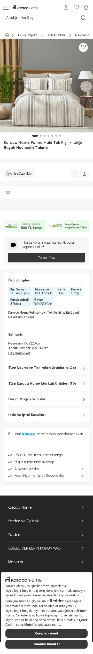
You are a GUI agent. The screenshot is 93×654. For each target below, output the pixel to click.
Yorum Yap (46, 257)
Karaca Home (17, 142)
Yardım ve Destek (23, 521)
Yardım (14, 534)
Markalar (16, 562)
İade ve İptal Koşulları (27, 415)
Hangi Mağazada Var (27, 399)
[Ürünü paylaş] (84, 174)
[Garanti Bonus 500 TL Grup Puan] (24, 226)
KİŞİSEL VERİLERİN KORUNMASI (34, 548)
